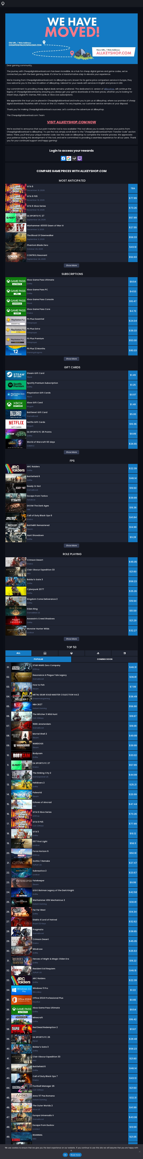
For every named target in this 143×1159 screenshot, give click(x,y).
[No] (139, 1151)
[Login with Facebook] (63, 158)
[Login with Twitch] (79, 158)
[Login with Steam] (74, 158)
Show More (71, 265)
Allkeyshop (109, 88)
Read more (75, 1155)
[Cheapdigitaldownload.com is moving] (71, 38)
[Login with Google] (68, 158)
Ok (65, 1155)
